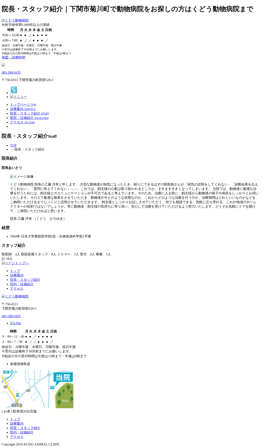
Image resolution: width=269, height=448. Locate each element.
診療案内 (17, 275)
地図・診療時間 (13, 57)
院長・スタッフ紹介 (25, 279)
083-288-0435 (11, 72)
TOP (13, 145)
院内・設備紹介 (22, 284)
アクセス (17, 288)
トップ (15, 271)
